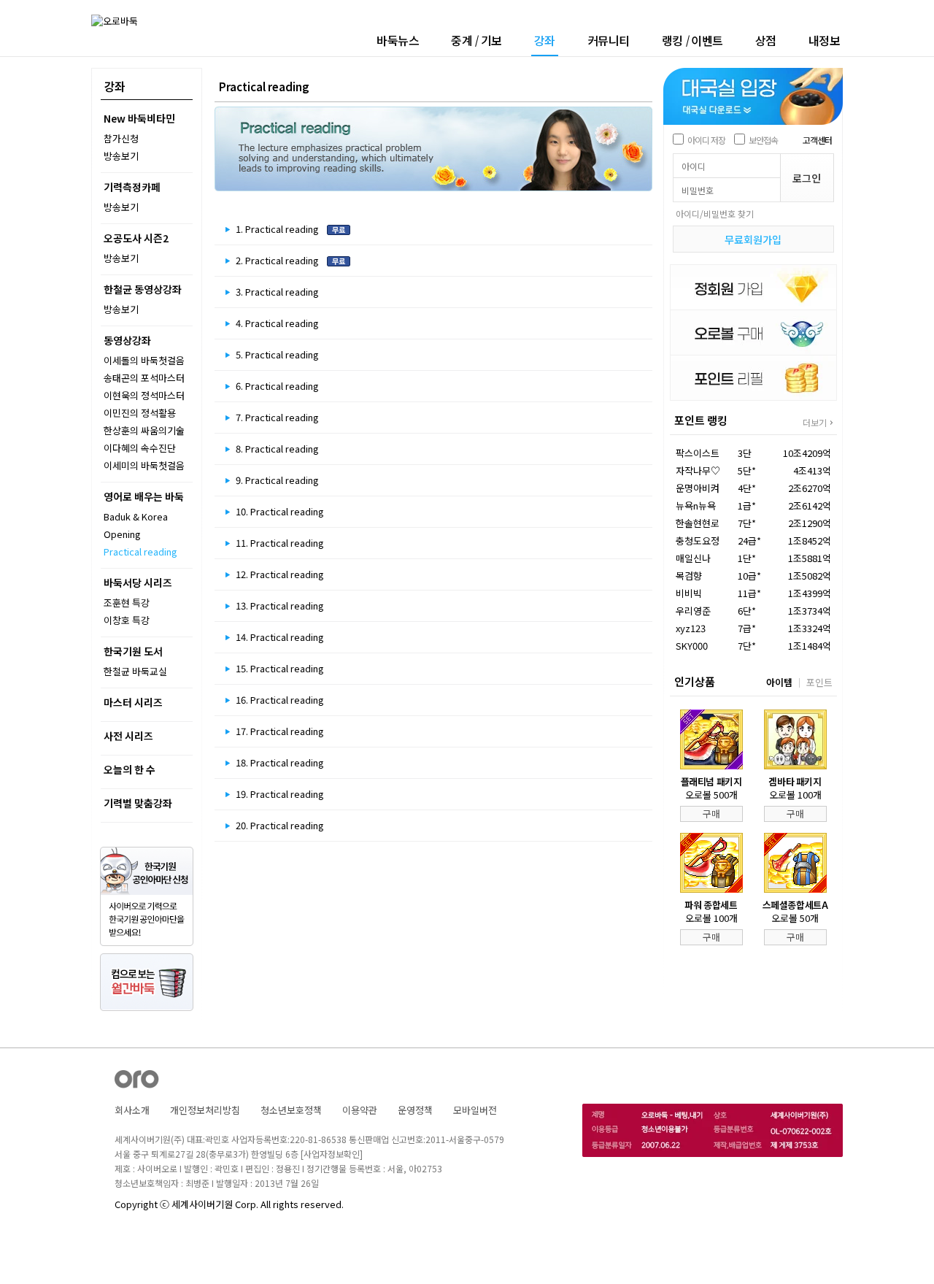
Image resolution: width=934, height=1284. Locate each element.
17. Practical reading (280, 731)
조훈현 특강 (127, 603)
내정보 (824, 40)
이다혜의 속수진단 (140, 448)
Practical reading (140, 551)
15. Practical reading (280, 668)
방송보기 (121, 156)
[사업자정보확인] (332, 1153)
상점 (765, 40)
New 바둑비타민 (139, 118)
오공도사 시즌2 (136, 238)
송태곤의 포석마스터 (144, 378)
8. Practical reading (277, 448)
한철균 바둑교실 (135, 671)
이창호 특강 (127, 620)
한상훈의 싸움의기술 (144, 430)
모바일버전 (475, 1110)
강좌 (544, 41)
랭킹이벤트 (692, 40)
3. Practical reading (277, 292)
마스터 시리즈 (133, 702)
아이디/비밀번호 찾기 (715, 213)
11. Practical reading (280, 543)
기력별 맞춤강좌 (138, 803)
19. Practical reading (280, 794)
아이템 (779, 682)
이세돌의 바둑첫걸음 (144, 360)
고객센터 (817, 140)
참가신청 (121, 138)
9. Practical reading (277, 480)
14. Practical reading (280, 637)
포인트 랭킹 (700, 420)
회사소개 (132, 1110)
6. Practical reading (277, 386)
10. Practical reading (280, 511)
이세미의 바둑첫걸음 (144, 465)
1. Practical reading (278, 229)
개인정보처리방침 (205, 1110)
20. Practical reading (280, 825)
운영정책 (415, 1110)
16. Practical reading (280, 700)
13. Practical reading (280, 605)
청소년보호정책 (291, 1110)
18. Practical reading (280, 762)
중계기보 (476, 40)
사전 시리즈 (128, 736)
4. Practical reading (277, 323)
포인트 (819, 682)
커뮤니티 (608, 40)
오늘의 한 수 (129, 769)
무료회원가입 (753, 239)
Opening (122, 534)
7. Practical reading (277, 417)
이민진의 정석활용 (140, 413)
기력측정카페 (132, 187)
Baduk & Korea (136, 516)
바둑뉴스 (398, 40)
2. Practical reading (278, 260)
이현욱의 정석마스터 (144, 395)
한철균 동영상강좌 (143, 289)
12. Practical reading (280, 574)
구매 (711, 813)
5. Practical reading (277, 354)
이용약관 (359, 1110)
